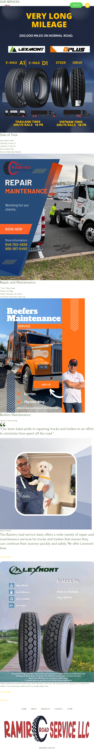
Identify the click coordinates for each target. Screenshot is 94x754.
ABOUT (34, 709)
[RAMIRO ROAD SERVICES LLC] (7, 5)
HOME (24, 709)
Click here (4, 700)
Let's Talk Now (5, 692)
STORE (69, 709)
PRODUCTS (45, 709)
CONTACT (59, 709)
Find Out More (5, 557)
